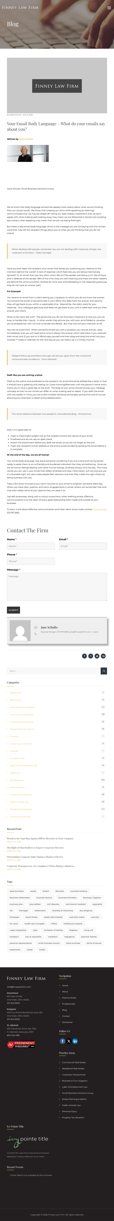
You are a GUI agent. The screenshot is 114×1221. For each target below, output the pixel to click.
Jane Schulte (15, 115)
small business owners (49, 943)
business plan (16, 904)
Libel (35, 930)
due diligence (86, 910)
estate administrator (53, 917)
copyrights (97, 904)
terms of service (94, 943)
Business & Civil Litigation (22, 707)
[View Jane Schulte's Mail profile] (35, 627)
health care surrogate (34, 923)
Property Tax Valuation (21, 794)
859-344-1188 (13, 1035)
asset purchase (17, 891)
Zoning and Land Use (20, 816)
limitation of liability (53, 930)
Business (60, 891)
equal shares (32, 917)
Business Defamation (20, 897)
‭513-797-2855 (62, 632)
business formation (68, 897)
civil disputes (53, 904)
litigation (73, 930)
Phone (12, 554)
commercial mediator (76, 904)
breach (46, 891)
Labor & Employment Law (74, 1087)
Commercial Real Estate (22, 714)
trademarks (15, 950)
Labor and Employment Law (24, 765)
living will (88, 930)
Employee (14, 917)
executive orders (77, 917)
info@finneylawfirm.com (19, 987)
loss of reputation (33, 937)
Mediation (15, 773)
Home (65, 985)
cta (11, 910)
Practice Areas (69, 997)
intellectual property (73, 923)
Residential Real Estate (21, 809)
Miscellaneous (17, 780)
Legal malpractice (18, 930)
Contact (66, 1016)
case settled (34, 904)
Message (13, 569)
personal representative (21, 943)
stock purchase (73, 943)
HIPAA (54, 923)
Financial (14, 736)
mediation (53, 937)
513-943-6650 (13, 1003)
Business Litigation (92, 897)
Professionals (68, 1004)
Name (12, 539)
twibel (30, 950)
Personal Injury (17, 787)
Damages (23, 910)
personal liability (89, 937)
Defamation (40, 910)
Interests (14, 751)
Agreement (15, 692)
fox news (14, 923)
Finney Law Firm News (21, 744)
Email (63, 539)
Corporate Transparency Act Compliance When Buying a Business (40, 866)
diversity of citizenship (62, 910)
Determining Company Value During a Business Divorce (35, 857)
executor (95, 917)
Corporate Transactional (21, 722)
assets (33, 891)
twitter (42, 950)
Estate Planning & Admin (22, 729)
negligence (69, 937)
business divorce (44, 897)
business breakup (79, 891)
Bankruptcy (15, 700)
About (65, 991)
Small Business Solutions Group (77, 1093)
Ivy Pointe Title (17, 758)
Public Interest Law (19, 802)
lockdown (14, 937)
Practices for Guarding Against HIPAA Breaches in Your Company (40, 838)
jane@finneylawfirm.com (80, 632)
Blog (64, 1010)
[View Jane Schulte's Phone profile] (35, 634)
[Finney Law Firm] (20, 7)
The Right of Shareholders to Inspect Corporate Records (35, 847)
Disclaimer (67, 1022)
